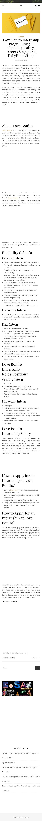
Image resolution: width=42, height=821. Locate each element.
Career (21, 36)
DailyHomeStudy (9, 658)
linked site (13, 490)
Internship (6, 653)
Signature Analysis (8, 762)
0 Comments (36, 658)
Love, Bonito (7, 130)
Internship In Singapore (19, 653)
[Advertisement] (21, 115)
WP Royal (26, 817)
